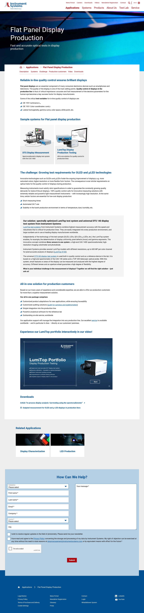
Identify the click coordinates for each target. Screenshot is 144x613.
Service (135, 7)
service (94, 320)
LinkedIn (121, 596)
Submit (72, 560)
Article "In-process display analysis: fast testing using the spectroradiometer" (51, 403)
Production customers (57, 72)
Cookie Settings (23, 606)
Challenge (43, 72)
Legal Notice (22, 596)
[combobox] (38, 520)
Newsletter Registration (110, 3)
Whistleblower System (89, 602)
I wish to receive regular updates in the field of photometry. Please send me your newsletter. (47, 534)
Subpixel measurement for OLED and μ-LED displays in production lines (51, 408)
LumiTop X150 (60, 252)
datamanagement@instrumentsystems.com (64, 541)
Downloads (88, 3)
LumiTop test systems (32, 227)
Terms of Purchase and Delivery (29, 602)
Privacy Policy (39, 539)
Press (52, 606)
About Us (112, 7)
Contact (123, 3)
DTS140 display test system (45, 256)
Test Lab (124, 7)
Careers (79, 3)
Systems (86, 7)
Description (24, 72)
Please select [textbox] (13, 521)
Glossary (53, 602)
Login (84, 599)
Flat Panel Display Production (57, 67)
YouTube (121, 599)
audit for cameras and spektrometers (62, 305)
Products (99, 7)
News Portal (70, 3)
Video (70, 72)
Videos (97, 3)
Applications (72, 7)
